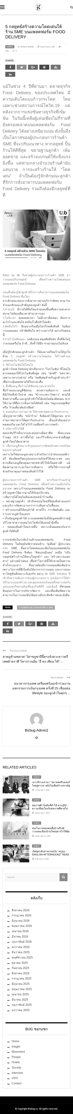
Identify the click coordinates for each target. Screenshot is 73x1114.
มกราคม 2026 (21, 947)
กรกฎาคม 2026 (21, 915)
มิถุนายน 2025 (21, 983)
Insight (16, 1046)
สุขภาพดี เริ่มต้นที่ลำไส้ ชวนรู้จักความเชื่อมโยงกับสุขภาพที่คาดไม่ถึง (50, 808)
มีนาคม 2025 (20, 999)
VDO (15, 1078)
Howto (10, 46)
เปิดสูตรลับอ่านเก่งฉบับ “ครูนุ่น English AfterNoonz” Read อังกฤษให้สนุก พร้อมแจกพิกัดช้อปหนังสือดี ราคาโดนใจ (50, 856)
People (16, 1057)
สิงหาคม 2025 (20, 973)
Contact (16, 1083)
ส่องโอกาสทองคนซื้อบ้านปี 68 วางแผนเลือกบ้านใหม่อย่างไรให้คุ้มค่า (51, 831)
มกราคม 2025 (21, 1010)
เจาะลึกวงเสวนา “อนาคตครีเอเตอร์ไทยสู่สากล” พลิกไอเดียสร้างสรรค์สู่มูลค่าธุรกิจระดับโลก (51, 785)
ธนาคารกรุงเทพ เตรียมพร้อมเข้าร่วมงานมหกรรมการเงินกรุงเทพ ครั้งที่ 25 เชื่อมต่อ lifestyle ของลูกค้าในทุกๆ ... (41, 688)
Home (15, 1041)
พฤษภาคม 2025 (22, 989)
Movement (18, 1051)
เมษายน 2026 (20, 931)
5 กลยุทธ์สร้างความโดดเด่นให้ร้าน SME (36, 607)
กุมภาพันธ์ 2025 (22, 1004)
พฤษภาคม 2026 (22, 925)
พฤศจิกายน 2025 (22, 957)
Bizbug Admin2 (27, 46)
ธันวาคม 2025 (21, 952)
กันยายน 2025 (20, 968)
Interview (17, 1072)
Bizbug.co (33, 1108)
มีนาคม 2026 (20, 936)
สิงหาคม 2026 (20, 910)
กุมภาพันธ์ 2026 (22, 941)
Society (16, 1067)
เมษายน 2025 (20, 994)
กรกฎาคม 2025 (21, 978)
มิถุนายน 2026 (21, 920)
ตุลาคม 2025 (20, 962)
